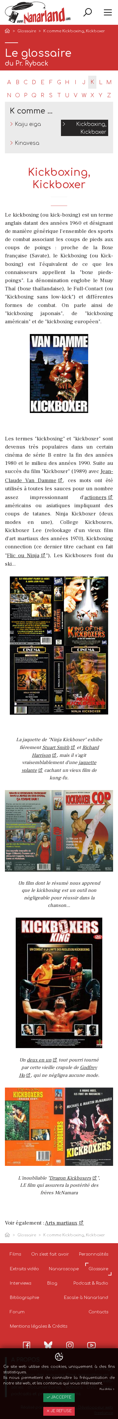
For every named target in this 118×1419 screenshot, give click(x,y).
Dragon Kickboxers (70, 1178)
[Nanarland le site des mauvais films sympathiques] (37, 13)
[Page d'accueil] (8, 31)
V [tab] (75, 96)
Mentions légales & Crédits (38, 1326)
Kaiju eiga (28, 124)
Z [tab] (109, 96)
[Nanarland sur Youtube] (91, 1345)
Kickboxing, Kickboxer (91, 128)
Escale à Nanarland (86, 1297)
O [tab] (17, 96)
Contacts (98, 1312)
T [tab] (59, 96)
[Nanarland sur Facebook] (26, 1345)
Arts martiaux (61, 1223)
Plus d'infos (106, 1389)
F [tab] (50, 82)
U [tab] (67, 96)
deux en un (39, 1060)
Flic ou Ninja (23, 555)
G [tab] (59, 82)
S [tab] (50, 96)
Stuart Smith (55, 747)
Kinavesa (27, 143)
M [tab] (109, 82)
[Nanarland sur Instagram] (70, 1345)
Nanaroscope (64, 1269)
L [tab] (100, 82)
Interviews (20, 1283)
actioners (95, 497)
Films (15, 1254)
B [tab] (17, 82)
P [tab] (25, 96)
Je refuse (61, 1411)
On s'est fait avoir (50, 1254)
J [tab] (84, 82)
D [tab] (34, 82)
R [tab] (42, 96)
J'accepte (60, 1397)
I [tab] (75, 82)
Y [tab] (100, 96)
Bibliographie (24, 1297)
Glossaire (26, 31)
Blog (52, 1283)
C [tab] (26, 82)
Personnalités (93, 1254)
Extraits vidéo (24, 1269)
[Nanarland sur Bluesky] (48, 1345)
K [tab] (92, 82)
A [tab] (9, 82)
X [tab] (92, 96)
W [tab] (84, 96)
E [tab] (42, 82)
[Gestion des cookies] (59, 1357)
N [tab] (9, 96)
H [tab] (67, 82)
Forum (17, 1312)
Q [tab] (33, 96)
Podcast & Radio (90, 1283)
